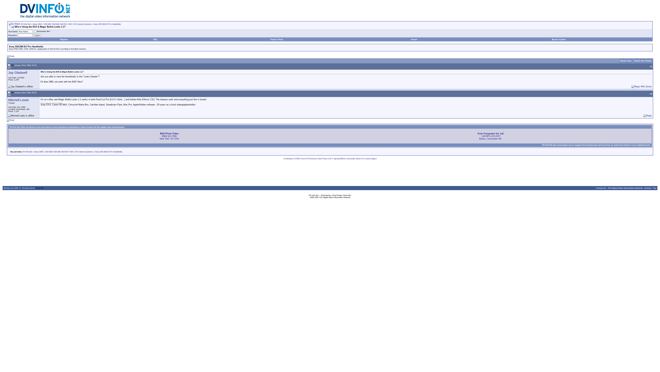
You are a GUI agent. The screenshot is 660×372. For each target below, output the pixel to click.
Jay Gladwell (17, 72)
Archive (647, 188)
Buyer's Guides (559, 39)
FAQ (155, 39)
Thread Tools (625, 61)
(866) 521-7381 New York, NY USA (169, 136)
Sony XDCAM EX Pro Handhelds (107, 24)
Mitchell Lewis (18, 100)
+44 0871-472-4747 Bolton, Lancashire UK (490, 136)
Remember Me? (43, 31)
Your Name (13, 31)
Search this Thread (642, 61)
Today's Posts (276, 39)
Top (654, 188)
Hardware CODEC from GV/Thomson (301, 159)
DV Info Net (26, 24)
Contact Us (601, 188)
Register (64, 39)
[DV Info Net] (45, 17)
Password (12, 35)
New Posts (322, 159)
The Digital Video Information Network (625, 188)
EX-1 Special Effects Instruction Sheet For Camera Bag (352, 159)
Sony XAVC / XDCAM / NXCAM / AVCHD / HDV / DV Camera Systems (62, 24)
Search (414, 39)
